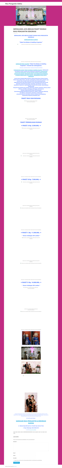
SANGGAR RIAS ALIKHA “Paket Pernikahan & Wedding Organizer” (28, 70)
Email (14, 455)
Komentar (15, 441)
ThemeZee (15, 466)
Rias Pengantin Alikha (13, 4)
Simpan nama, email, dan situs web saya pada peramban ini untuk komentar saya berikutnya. (28, 460)
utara (14, 433)
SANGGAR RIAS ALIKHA (31, 39)
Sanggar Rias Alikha (33, 429)
